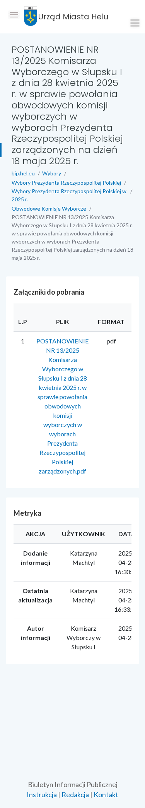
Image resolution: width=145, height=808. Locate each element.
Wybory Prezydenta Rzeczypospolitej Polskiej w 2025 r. (69, 195)
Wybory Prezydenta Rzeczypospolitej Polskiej (66, 182)
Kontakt (106, 794)
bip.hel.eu (23, 173)
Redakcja (75, 794)
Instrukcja (42, 794)
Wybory (51, 173)
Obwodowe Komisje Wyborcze (49, 208)
